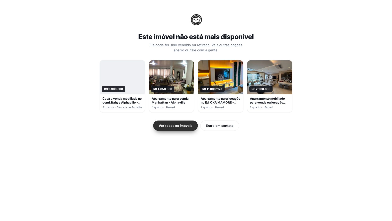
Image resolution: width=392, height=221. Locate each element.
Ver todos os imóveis (175, 126)
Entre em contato (220, 126)
